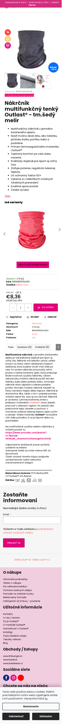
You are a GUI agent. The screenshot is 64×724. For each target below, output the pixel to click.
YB (21, 678)
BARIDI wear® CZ (41, 559)
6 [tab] (43, 259)
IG (13, 678)
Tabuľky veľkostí (12, 639)
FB (6, 678)
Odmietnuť (16, 716)
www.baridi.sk (10, 659)
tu (46, 698)
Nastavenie (31, 706)
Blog (5, 643)
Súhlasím (45, 716)
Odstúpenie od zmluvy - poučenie (21, 601)
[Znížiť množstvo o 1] (13, 307)
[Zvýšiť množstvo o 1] (28, 307)
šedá (34, 334)
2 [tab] (25, 259)
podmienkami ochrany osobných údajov (28, 530)
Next (60, 232)
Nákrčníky (37, 323)
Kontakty (8, 614)
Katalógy (8, 632)
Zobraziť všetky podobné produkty (32, 265)
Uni (33, 337)
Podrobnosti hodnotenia (19, 95)
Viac (7, 196)
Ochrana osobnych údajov (17, 590)
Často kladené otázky (15, 635)
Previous (4, 232)
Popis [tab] (11, 347)
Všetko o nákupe (12, 582)
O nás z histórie (11, 617)
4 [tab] (34, 259)
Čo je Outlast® (11, 621)
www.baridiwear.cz (13, 663)
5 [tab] (39, 259)
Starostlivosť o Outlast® (16, 628)
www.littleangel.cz (12, 656)
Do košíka (48, 307)
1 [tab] (20, 259)
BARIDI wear (22, 284)
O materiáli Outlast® (14, 624)
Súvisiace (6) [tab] (24, 347)
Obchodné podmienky (15, 579)
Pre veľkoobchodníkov (15, 586)
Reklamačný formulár (14, 597)
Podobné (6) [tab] (42, 347)
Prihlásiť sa (13, 542)
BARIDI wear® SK (22, 559)
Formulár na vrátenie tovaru (18, 593)
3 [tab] (29, 259)
